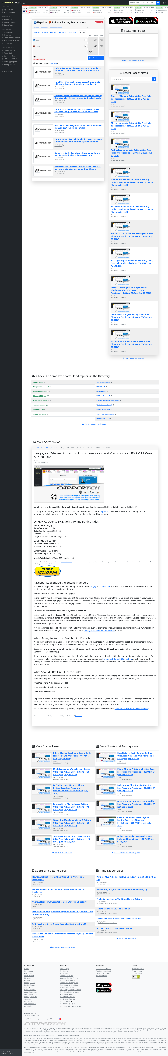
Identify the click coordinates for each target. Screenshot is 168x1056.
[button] (164, 3)
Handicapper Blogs (67, 987)
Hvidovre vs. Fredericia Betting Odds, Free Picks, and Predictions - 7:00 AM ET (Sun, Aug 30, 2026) (131, 344)
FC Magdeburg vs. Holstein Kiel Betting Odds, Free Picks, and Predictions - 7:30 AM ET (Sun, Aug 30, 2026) (132, 263)
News (83, 32)
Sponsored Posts (66, 976)
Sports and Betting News (47, 447)
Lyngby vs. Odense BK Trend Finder (99, 630)
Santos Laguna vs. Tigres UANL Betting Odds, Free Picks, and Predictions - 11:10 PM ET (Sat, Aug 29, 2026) (71, 839)
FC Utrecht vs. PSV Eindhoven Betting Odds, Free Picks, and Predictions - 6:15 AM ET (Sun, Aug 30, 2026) (71, 807)
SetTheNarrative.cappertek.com (107, 903)
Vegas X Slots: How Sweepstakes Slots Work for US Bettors (59, 902)
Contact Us (28, 1006)
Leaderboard (8, 32)
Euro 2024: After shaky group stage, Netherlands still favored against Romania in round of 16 (77, 83)
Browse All (8, 71)
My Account (8, 10)
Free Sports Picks (66, 994)
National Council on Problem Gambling (132, 708)
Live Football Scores (103, 973)
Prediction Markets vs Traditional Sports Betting (119, 899)
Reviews (27, 980)
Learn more (78, 716)
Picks (38, 32)
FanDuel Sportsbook (103, 971)
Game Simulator (10, 56)
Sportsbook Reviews (11, 40)
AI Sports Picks (101, 976)
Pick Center (8, 19)
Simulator (63, 32)
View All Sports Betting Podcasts (133, 60)
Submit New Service (67, 980)
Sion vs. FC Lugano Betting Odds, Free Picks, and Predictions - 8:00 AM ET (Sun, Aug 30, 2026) (131, 99)
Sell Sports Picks (30, 1004)
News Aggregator (10, 62)
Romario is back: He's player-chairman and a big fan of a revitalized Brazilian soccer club (77, 154)
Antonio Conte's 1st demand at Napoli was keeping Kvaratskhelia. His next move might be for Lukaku (78, 96)
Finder (54, 32)
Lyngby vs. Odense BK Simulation (117, 659)
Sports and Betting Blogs (69, 985)
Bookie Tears (8, 43)
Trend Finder (8, 53)
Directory (7, 35)
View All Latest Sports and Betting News (127, 853)
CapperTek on (65, 1001)
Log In (11, 1053)
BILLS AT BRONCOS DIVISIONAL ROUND (115, 928)
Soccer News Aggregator (56, 27)
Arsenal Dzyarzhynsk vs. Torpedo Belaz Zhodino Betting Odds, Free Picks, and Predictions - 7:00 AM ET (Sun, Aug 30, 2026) (131, 290)
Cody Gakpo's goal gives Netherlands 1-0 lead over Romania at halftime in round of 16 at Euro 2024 (77, 69)
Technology (64, 969)
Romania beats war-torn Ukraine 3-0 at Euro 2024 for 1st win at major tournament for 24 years (77, 167)
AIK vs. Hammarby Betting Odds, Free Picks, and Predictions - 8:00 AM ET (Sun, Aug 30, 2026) (131, 126)
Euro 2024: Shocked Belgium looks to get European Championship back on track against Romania (78, 140)
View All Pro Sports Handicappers (95, 424)
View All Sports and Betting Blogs (63, 947)
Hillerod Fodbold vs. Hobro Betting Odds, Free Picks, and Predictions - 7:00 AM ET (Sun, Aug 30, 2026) (72, 756)
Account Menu (9, 12)
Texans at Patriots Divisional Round (113, 908)
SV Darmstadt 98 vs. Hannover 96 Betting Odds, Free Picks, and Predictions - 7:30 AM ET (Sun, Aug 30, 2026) (132, 209)
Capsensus (74, 32)
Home (26, 969)
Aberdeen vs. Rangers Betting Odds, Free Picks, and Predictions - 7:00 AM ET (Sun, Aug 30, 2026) (131, 317)
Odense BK (105, 586)
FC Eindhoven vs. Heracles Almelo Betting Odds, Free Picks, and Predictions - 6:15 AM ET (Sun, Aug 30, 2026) (70, 789)
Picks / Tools (95, 58)
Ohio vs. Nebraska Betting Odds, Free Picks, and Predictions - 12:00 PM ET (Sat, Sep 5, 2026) (136, 839)
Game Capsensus (10, 59)
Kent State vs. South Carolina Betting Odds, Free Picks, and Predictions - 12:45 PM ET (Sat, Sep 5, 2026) (135, 756)
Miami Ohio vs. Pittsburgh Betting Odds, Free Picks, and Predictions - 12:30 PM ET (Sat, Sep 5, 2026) (136, 772)
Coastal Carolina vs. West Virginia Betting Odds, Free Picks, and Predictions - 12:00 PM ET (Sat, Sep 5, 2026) (134, 821)
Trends (46, 32)
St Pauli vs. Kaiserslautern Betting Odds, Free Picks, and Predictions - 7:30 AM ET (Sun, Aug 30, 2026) (132, 236)
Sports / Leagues (10, 22)
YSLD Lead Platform (67, 997)
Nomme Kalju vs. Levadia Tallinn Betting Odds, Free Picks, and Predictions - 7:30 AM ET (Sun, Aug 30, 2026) (132, 182)
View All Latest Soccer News (63, 853)
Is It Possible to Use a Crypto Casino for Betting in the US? (59, 924)
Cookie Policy (137, 973)
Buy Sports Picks (30, 1001)
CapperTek (36, 27)
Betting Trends (9, 50)
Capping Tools (29, 983)
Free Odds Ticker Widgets (69, 992)
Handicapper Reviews (12, 38)
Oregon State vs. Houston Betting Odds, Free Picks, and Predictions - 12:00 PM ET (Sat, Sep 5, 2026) (136, 804)
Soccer (57, 447)
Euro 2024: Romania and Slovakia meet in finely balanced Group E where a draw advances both (76, 110)
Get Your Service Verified (69, 978)
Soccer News (44, 27)
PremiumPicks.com (66, 562)
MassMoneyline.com (104, 884)
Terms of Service (138, 969)
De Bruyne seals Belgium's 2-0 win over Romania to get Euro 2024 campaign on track (78, 126)
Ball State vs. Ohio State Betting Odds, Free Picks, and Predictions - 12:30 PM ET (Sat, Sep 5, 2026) (136, 788)
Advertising (64, 973)
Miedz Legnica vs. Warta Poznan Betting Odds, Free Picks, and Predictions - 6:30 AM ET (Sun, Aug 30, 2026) (72, 772)
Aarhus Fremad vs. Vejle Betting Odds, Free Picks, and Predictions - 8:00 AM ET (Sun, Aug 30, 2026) (131, 153)
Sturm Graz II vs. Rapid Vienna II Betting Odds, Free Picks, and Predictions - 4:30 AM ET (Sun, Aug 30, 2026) (72, 823)
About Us (27, 999)
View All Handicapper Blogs (127, 939)
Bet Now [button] (99, 22)
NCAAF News (121, 763)
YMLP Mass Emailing (67, 999)
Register (4, 1053)
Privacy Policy (137, 971)
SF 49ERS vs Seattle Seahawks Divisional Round (119, 918)
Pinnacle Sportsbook (103, 969)
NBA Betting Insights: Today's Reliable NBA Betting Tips (122, 889)
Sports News (8, 25)
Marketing (64, 971)
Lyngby (93, 586)
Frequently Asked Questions (70, 990)
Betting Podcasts (10, 64)
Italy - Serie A (38, 56)
